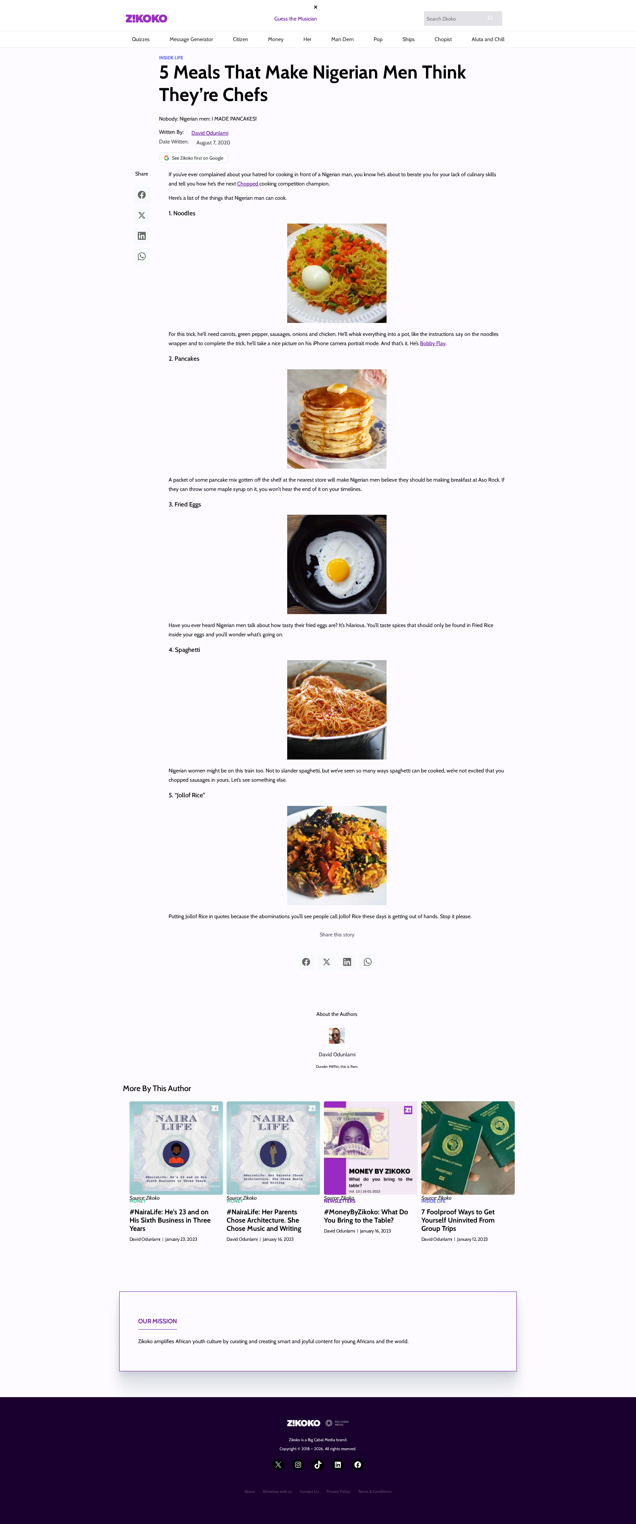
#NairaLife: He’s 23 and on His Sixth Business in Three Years (170, 1220)
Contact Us (309, 1491)
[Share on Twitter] (141, 215)
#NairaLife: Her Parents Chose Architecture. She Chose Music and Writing (264, 1220)
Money (138, 1201)
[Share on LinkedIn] (141, 236)
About (249, 1491)
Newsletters (339, 1201)
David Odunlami (209, 133)
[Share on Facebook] (141, 194)
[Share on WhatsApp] (141, 256)
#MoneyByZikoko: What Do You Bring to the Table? (366, 1216)
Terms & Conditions (375, 1491)
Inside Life (171, 58)
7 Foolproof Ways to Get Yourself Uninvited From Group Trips (458, 1220)
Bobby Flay (433, 343)
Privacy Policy (338, 1491)
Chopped (248, 184)
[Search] (490, 18)
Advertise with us (277, 1491)
